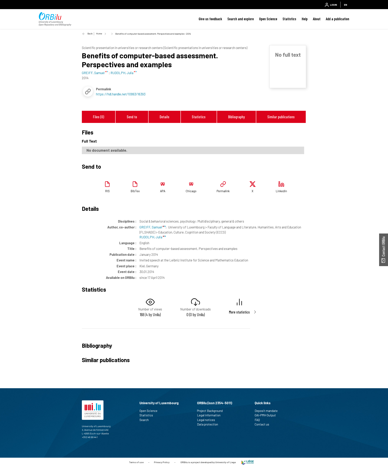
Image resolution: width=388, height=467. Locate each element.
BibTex (135, 191)
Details (164, 116)
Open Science (268, 19)
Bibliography (236, 116)
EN (345, 4)
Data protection (207, 424)
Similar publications (281, 116)
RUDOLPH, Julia (151, 237)
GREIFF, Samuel (151, 227)
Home (99, 33)
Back (90, 33)
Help (305, 19)
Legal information (208, 415)
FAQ (257, 420)
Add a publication (337, 19)
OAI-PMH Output (265, 415)
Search (144, 420)
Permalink (223, 191)
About (317, 19)
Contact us (262, 424)
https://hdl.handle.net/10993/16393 (121, 94)
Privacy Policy (162, 462)
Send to (132, 116)
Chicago (191, 191)
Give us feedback (210, 19)
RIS (107, 191)
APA (162, 191)
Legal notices (206, 420)
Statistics (289, 19)
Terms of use (136, 462)
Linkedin (281, 191)
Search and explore (240, 19)
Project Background (210, 411)
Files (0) (98, 116)
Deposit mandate (266, 411)
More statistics (239, 312)
